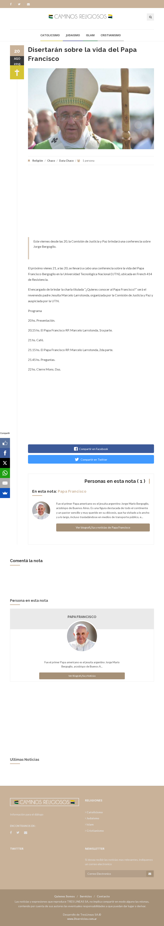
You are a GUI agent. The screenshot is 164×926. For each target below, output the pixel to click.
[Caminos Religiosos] (82, 18)
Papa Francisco (72, 491)
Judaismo (73, 35)
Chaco (51, 160)
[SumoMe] (5, 493)
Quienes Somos (64, 896)
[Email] (5, 483)
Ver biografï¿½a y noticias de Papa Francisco (103, 527)
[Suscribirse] (149, 874)
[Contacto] (28, 4)
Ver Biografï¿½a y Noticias (82, 675)
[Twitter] (21, 4)
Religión (37, 160)
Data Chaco (66, 160)
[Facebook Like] (5, 443)
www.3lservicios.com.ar (82, 918)
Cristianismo (111, 35)
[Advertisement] (91, 203)
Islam (90, 35)
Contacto (103, 896)
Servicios (86, 896)
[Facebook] (12, 4)
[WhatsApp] (5, 473)
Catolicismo (50, 35)
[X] (5, 463)
